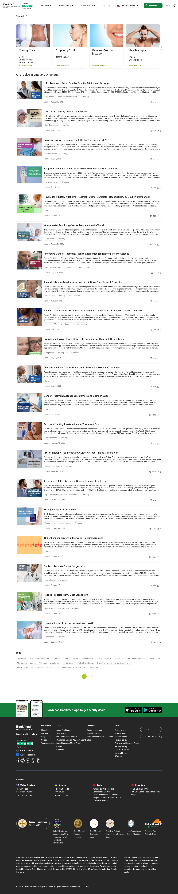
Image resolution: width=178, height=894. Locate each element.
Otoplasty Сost (65, 50)
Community (105, 5)
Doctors (44, 733)
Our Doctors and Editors (66, 737)
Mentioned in (23, 734)
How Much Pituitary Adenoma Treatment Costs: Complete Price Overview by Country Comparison (97, 196)
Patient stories (83, 267)
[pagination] (93, 676)
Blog (43, 737)
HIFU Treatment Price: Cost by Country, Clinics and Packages (77, 83)
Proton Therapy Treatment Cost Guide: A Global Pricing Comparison (81, 452)
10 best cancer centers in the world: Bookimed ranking (73, 538)
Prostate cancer (51, 438)
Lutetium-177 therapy (53, 324)
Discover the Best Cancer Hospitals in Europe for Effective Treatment (82, 367)
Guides (44, 740)
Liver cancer (49, 637)
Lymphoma (49, 353)
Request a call (154, 5)
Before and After (27, 62)
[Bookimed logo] (11, 4)
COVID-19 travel (122, 750)
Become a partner (94, 730)
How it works (62, 733)
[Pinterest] (38, 760)
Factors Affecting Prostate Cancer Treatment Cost (72, 424)
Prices (132, 57)
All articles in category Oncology (37, 74)
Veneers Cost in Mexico (102, 52)
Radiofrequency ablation (54, 267)
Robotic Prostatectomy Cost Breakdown (66, 594)
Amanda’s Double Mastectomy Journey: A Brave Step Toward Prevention (83, 282)
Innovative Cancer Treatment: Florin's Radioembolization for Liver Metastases (86, 253)
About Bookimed (63, 730)
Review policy (121, 737)
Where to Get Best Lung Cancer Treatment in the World (74, 225)
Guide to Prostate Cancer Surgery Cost (65, 566)
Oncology (85, 97)
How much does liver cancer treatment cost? (68, 623)
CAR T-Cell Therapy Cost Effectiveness (65, 111)
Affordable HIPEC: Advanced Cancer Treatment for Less (75, 481)
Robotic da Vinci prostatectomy (57, 608)
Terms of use (120, 730)
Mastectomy (50, 296)
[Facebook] (18, 760)
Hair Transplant (139, 50)
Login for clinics (94, 733)
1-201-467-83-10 (128, 5)
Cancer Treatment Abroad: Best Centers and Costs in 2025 (76, 395)
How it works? (87, 5)
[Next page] (161, 46)
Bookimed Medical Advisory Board (71, 740)
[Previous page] (16, 46)
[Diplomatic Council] (131, 823)
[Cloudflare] (153, 823)
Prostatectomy (51, 580)
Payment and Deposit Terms (127, 743)
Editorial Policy (121, 753)
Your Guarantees (48, 743)
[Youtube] (28, 760)
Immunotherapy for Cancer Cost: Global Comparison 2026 (75, 140)
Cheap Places (25, 59)
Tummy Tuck (27, 50)
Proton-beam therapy (53, 466)
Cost (21, 56)
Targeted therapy (51, 182)
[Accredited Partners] (110, 823)
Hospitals (45, 730)
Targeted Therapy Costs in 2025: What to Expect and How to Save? (80, 168)
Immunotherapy (51, 154)
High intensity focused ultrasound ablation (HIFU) (62, 97)
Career (59, 746)
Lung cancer (49, 239)
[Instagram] (23, 760)
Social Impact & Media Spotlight (70, 743)
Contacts (60, 750)
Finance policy (121, 740)
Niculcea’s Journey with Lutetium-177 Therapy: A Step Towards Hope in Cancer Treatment (93, 310)
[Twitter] (33, 760)
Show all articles (26, 65)
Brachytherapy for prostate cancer (58, 523)
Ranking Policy (121, 746)
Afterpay (118, 756)
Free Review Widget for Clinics (100, 737)
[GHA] (57, 823)
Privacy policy (121, 733)
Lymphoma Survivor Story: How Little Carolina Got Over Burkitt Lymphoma (84, 339)
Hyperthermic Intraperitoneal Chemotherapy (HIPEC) (62, 495)
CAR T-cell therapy (52, 125)
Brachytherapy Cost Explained (60, 509)
